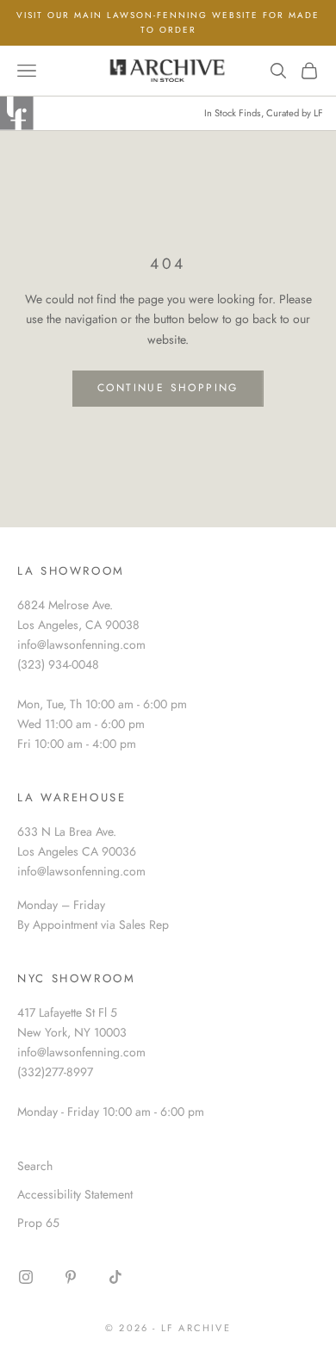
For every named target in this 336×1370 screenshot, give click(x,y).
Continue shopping (168, 387)
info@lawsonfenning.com (81, 644)
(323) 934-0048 (58, 664)
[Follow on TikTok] (115, 1277)
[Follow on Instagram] (25, 1277)
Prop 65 (38, 1222)
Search (35, 1165)
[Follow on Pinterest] (70, 1277)
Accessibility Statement (75, 1194)
